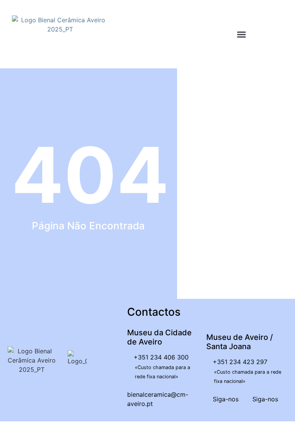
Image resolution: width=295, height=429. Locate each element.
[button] (241, 34)
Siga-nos (225, 399)
